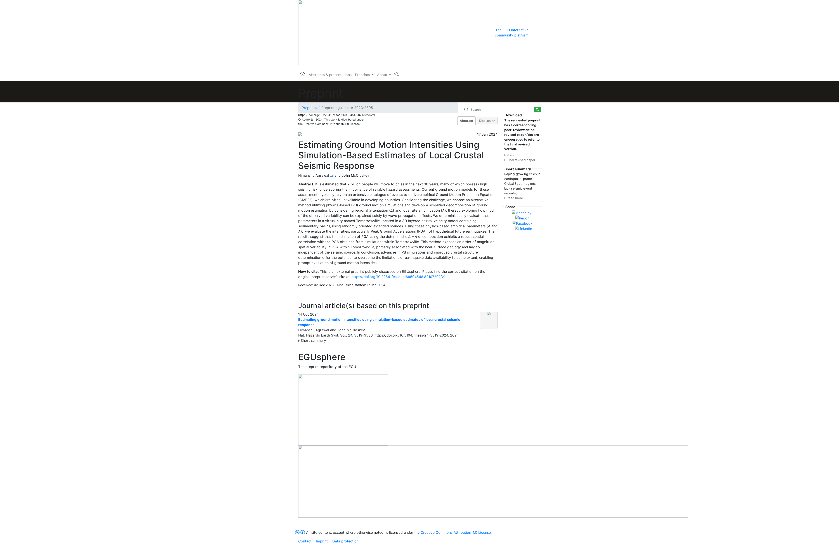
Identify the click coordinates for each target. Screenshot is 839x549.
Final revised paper (521, 160)
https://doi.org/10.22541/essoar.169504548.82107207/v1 (398, 276)
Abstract (466, 121)
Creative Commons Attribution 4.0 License (456, 532)
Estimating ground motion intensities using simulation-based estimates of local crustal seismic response (379, 322)
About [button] (382, 75)
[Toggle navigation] (535, 32)
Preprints (309, 107)
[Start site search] (537, 109)
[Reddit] (522, 218)
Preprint (512, 155)
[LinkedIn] (523, 228)
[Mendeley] (521, 212)
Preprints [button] (363, 75)
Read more (515, 198)
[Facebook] (522, 223)
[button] (466, 109)
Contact (305, 541)
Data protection (345, 541)
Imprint (322, 541)
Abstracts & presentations (330, 75)
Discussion (487, 121)
